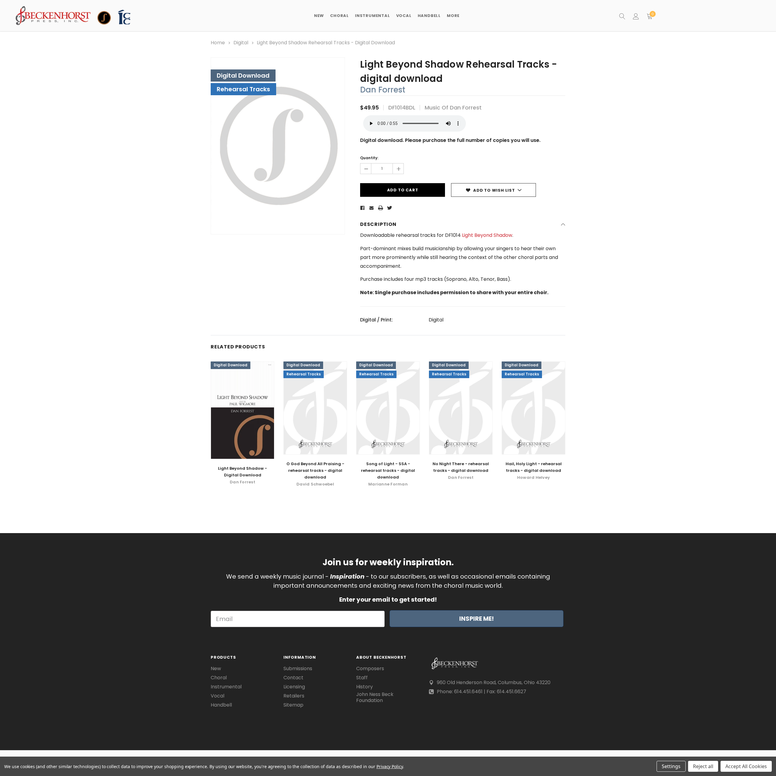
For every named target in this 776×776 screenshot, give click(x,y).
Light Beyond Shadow (487, 235)
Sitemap (293, 705)
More (453, 15)
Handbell (221, 705)
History (364, 687)
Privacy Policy (389, 766)
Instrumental (226, 687)
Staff (362, 678)
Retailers (293, 696)
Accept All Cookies (746, 766)
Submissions (297, 669)
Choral (219, 678)
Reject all (703, 766)
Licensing (294, 687)
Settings (671, 766)
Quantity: (369, 157)
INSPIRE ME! (476, 618)
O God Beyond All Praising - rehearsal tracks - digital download (315, 470)
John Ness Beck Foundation (374, 697)
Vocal (217, 696)
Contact (293, 678)
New (319, 15)
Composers (370, 669)
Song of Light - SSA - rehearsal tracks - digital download (388, 470)
